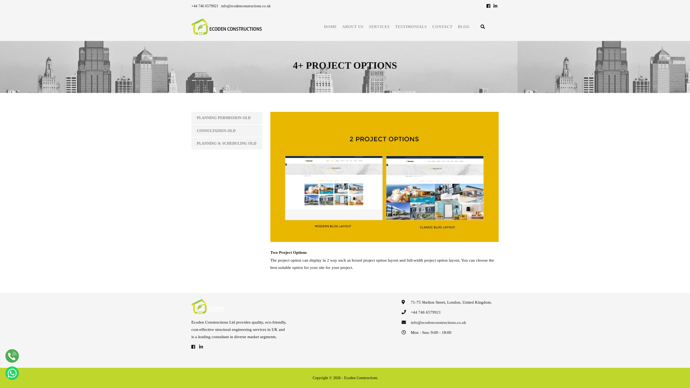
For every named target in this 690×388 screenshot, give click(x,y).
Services (379, 27)
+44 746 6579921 (204, 6)
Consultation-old (216, 131)
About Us (353, 27)
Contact (442, 27)
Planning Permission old (224, 118)
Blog (464, 27)
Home (330, 27)
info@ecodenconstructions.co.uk (246, 6)
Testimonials (411, 27)
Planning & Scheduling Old (226, 143)
